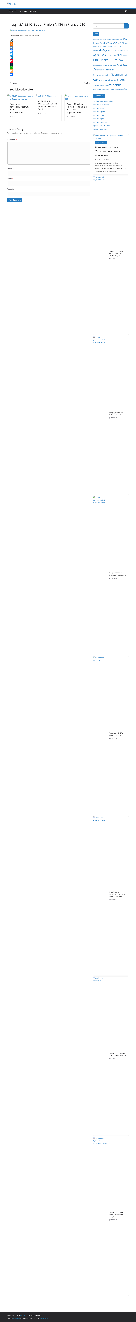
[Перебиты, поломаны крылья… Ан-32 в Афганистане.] (20, 96)
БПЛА (114, 55)
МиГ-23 (95, 75)
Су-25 (107, 79)
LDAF (110, 43)
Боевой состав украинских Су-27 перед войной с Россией (117, 894)
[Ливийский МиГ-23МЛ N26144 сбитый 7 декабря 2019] (46, 96)
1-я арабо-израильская (99, 39)
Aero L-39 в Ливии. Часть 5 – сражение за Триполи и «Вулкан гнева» (77, 108)
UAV (114, 46)
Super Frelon (107, 46)
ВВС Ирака (100, 60)
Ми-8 (104, 70)
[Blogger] (49, 71)
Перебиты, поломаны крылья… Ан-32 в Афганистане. (20, 108)
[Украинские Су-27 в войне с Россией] (100, 735)
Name (10, 168)
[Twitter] (49, 54)
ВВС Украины (118, 60)
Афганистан (100, 55)
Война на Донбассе (110, 65)
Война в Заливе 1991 (99, 65)
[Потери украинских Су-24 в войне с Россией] (100, 575)
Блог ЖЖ (23, 11)
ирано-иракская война (118, 89)
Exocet (109, 39)
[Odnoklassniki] (49, 44)
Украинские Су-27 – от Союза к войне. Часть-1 (117, 1054)
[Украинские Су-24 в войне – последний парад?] (100, 1216)
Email (10, 179)
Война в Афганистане (101, 105)
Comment (12, 139)
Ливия (97, 69)
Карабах (122, 64)
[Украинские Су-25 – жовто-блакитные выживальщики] (100, 255)
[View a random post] (126, 11)
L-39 (106, 42)
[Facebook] (49, 50)
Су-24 (102, 80)
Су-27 (113, 80)
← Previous (12, 83)
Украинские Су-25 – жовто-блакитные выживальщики (116, 253)
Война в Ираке (98, 108)
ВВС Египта (122, 55)
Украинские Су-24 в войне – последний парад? (116, 1214)
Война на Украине (100, 122)
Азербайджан (102, 50)
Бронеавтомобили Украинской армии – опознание (107, 151)
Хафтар (108, 89)
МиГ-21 (122, 70)
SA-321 (98, 46)
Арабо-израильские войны (103, 101)
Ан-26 (112, 51)
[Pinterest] (49, 61)
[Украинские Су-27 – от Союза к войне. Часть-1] (100, 1056)
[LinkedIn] (49, 57)
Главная (12, 11)
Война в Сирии (98, 119)
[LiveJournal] (49, 40)
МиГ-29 (107, 75)
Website (10, 189)
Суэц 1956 (121, 80)
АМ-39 (119, 46)
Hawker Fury (98, 43)
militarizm (109, 159)
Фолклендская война (99, 89)
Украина (115, 85)
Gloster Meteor (117, 39)
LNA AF (121, 43)
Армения (124, 51)
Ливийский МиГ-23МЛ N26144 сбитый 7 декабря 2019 (47, 105)
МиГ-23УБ (102, 75)
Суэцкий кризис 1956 (101, 85)
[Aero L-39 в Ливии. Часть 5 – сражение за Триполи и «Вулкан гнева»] (77, 96)
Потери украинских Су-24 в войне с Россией (117, 574)
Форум (33, 11)
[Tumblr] (49, 64)
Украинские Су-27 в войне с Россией (116, 734)
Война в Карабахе (99, 112)
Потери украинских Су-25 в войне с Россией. (118, 414)
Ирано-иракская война (101, 126)
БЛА (109, 55)
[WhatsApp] (49, 67)
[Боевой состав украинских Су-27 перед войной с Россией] (100, 895)
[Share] (49, 74)
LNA (114, 42)
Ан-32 (118, 50)
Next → (87, 83)
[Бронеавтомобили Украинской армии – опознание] (111, 137)
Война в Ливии (98, 115)
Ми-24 (110, 69)
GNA (125, 39)
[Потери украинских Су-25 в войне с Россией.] (100, 415)
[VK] (49, 47)
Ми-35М (117, 70)
